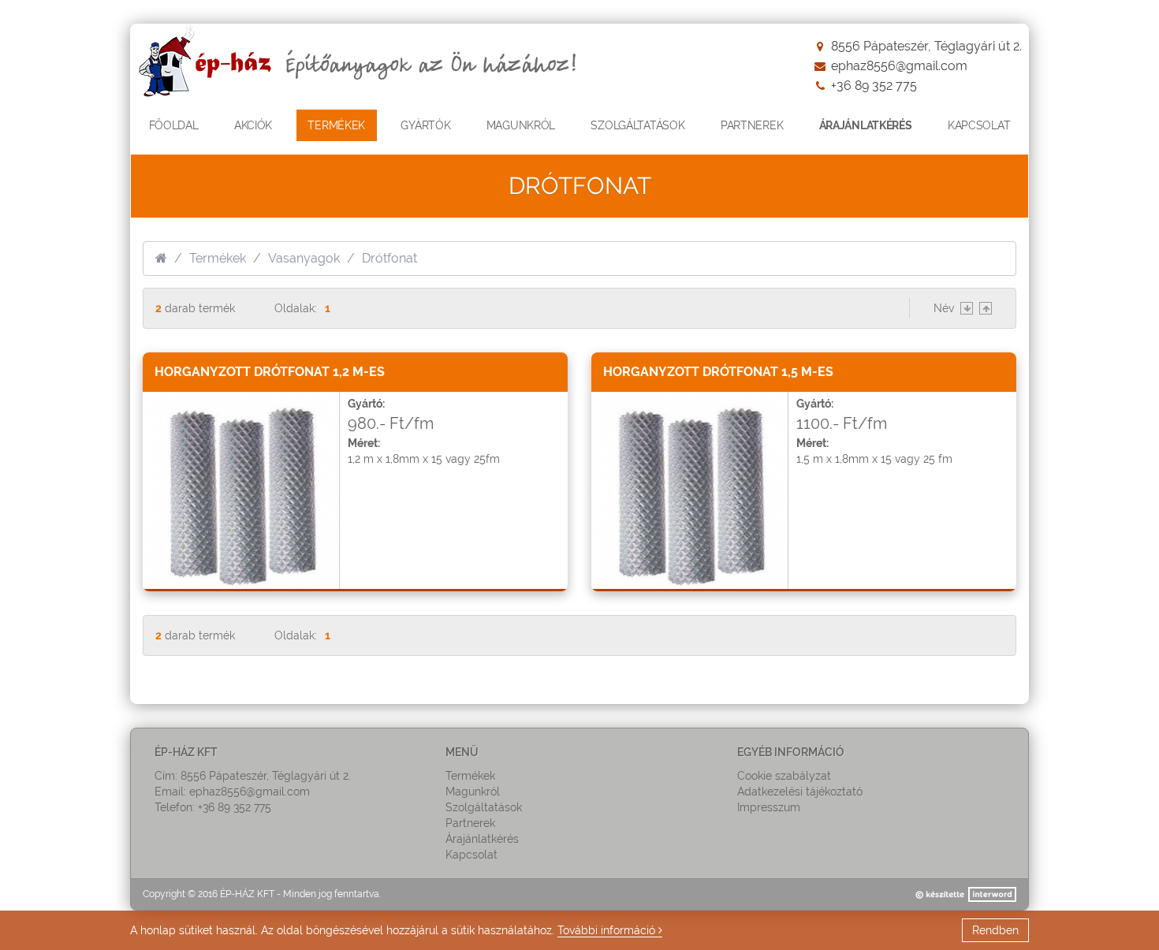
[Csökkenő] (966, 308)
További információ (607, 930)
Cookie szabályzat (784, 775)
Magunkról (520, 125)
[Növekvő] (985, 308)
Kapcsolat (979, 125)
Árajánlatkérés (865, 125)
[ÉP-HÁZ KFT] (362, 63)
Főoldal (174, 125)
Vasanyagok (304, 258)
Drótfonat (389, 258)
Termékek (217, 258)
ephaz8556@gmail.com (899, 65)
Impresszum (768, 807)
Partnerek (752, 125)
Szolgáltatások (637, 125)
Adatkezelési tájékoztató (800, 791)
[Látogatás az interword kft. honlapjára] (965, 894)
